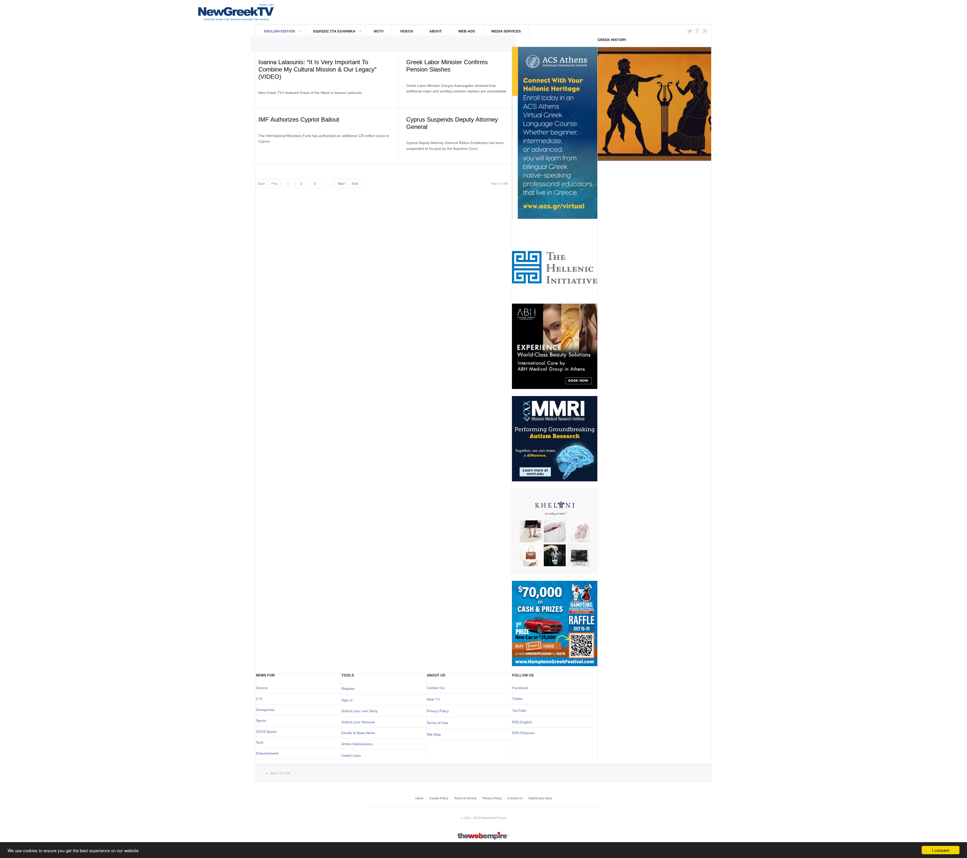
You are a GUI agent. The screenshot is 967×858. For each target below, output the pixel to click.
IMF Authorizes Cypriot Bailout (298, 119)
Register (348, 689)
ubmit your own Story (360, 711)
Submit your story (540, 798)
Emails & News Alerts (358, 733)
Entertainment (267, 753)
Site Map (434, 734)
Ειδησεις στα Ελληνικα (334, 31)
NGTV (379, 31)
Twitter (517, 699)
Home (419, 798)
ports (262, 721)
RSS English (522, 722)
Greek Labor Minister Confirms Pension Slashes (447, 66)
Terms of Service (465, 798)
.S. (260, 699)
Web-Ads (466, 31)
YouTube (519, 710)
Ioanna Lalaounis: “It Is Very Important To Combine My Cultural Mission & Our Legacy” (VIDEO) (317, 69)
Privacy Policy (438, 711)
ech (260, 742)
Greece (262, 688)
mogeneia (266, 710)
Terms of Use (437, 723)
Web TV (433, 699)
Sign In (347, 700)
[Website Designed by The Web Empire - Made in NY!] (483, 838)
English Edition (279, 31)
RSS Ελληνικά (523, 733)
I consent (940, 850)
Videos (406, 31)
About (435, 31)
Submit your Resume (358, 722)
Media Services (506, 31)
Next (341, 184)
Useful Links (351, 756)
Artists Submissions (356, 744)
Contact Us (435, 688)
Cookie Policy (438, 798)
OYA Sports (268, 732)
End (355, 184)
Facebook (520, 688)
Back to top (280, 773)
